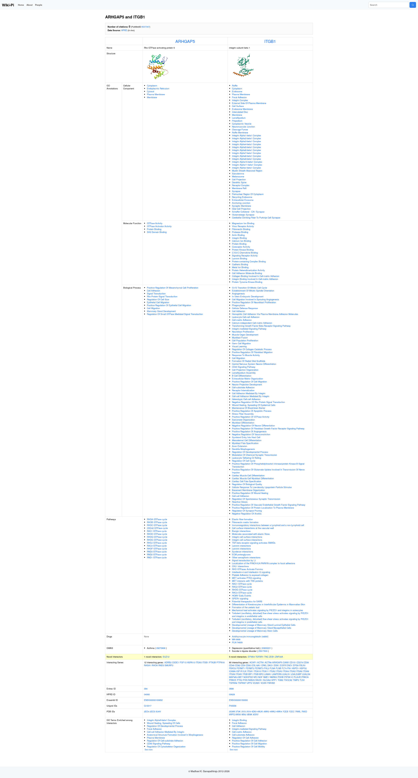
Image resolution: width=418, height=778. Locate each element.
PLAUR (297, 677)
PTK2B (212, 662)
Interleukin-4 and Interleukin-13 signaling (251, 572)
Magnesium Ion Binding (243, 223)
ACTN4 (268, 662)
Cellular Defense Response (245, 308)
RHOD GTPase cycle (157, 533)
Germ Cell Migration (241, 343)
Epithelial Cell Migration (158, 302)
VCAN (263, 682)
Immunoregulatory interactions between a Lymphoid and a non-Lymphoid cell (268, 525)
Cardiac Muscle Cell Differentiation (248, 475)
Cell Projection (239, 179)
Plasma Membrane (156, 94)
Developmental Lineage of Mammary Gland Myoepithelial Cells (261, 627)
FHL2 (266, 668)
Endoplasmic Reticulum (158, 88)
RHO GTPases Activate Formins (247, 569)
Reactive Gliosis (240, 501)
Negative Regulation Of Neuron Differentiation (253, 425)
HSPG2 (303, 668)
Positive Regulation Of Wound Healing (250, 493)
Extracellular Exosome (242, 199)
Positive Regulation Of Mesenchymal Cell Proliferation (172, 287)
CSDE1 (175, 662)
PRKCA (305, 677)
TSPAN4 (233, 682)
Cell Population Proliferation (245, 340)
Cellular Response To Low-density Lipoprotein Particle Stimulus (262, 487)
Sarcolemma (238, 173)
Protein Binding (154, 229)
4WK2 (273, 711)
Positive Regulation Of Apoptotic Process (251, 410)
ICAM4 (232, 671)
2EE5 (152, 711)
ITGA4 (286, 671)
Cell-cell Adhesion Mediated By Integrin (250, 396)
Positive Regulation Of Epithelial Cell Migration (169, 305)
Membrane (152, 97)
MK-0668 (236, 639)
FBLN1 (302, 665)
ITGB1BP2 (258, 674)
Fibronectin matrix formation (245, 522)
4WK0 (266, 711)
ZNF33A (279, 656)
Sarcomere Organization (243, 419)
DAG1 (270, 665)
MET (240, 677)
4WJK (260, 711)
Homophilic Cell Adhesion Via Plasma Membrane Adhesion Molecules (265, 314)
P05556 (232, 705)
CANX (286, 662)
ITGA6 (299, 671)
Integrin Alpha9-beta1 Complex (246, 158)
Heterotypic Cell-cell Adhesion (246, 399)
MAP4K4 (233, 677)
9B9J (243, 714)
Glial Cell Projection (241, 208)
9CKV (255, 714)
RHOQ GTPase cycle (157, 536)
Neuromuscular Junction (243, 126)
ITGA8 (306, 671)
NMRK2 (273, 677)
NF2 (255, 677)
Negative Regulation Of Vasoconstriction (251, 434)
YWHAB (271, 682)
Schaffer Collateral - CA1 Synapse (248, 211)
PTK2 (239, 680)
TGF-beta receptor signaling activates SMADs (253, 542)
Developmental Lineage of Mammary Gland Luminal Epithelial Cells (264, 624)
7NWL (298, 711)
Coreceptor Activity (241, 246)
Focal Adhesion (239, 97)
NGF (260, 677)
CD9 (243, 665)
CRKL (264, 665)
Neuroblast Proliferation (243, 331)
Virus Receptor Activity (243, 226)
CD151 (292, 662)
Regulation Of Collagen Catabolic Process (252, 349)
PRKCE (232, 680)
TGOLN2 (288, 680)
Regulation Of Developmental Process (250, 451)
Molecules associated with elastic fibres (251, 533)
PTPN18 (221, 662)
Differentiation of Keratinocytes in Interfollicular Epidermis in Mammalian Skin (268, 604)
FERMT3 (259, 668)
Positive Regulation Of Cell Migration (249, 381)
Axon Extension (239, 446)
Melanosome (238, 176)
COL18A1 (256, 665)
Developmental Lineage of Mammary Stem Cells (255, 630)
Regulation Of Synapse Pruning (247, 510)
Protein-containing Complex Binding (249, 261)
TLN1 (302, 680)
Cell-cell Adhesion (240, 495)
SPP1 (274, 680)
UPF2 (249, 682)
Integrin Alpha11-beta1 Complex (247, 164)
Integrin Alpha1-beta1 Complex (246, 135)
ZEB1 (271, 656)
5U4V (158, 711)
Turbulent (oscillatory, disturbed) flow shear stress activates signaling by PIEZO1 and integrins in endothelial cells (270, 615)
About (29, 4)
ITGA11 (265, 671)
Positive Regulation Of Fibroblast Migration (252, 352)
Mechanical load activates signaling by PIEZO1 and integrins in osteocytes (267, 610)
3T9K (238, 711)
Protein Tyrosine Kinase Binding (247, 281)
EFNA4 (251, 656)
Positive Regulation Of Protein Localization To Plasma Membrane (263, 507)
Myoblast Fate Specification (245, 443)
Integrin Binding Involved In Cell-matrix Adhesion (255, 279)
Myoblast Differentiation (243, 422)
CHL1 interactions (240, 566)
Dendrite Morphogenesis (243, 449)
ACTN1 (260, 662)
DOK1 (276, 665)
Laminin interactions (241, 545)
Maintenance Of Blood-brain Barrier (248, 407)
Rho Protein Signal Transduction (162, 296)
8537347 (146, 26)
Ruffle (234, 85)
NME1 (266, 677)
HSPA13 (191, 662)
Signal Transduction (156, 293)
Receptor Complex (240, 185)
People (38, 4)
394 (145, 688)
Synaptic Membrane (241, 205)
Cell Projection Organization (245, 369)
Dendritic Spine (239, 182)
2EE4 (146, 711)
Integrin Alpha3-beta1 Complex (246, 141)
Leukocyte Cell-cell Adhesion (245, 317)
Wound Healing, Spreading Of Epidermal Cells (253, 405)
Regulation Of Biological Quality (247, 484)
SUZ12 (166, 656)
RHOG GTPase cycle (157, 539)
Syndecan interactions (242, 551)
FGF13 (183, 662)
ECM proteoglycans (241, 554)
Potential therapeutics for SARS (247, 601)
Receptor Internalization (243, 390)
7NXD (304, 711)
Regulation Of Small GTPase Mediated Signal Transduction (175, 314)
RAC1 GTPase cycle (157, 531)
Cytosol (150, 91)
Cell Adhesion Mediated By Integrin (248, 393)
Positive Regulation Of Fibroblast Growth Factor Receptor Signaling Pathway (268, 428)
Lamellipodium (239, 117)
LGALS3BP (296, 674)
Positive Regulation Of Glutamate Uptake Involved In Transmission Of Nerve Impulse (268, 471)
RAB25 (251, 680)
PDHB (281, 677)
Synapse (236, 191)
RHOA (155, 665)
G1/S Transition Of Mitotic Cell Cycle (249, 287)
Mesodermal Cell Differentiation (246, 440)
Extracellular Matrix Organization (247, 378)
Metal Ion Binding (240, 267)
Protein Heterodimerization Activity (248, 270)
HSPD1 (295, 668)
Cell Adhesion (153, 290)
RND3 (161, 665)
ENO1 (289, 665)
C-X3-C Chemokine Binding (245, 252)
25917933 (262, 650)
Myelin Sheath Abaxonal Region (247, 170)
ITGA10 (257, 671)
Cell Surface (238, 106)
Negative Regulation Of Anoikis (247, 513)
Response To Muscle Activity (246, 355)
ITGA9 (232, 674)
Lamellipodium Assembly (244, 372)
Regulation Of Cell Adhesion (245, 737)
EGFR (283, 665)
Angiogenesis (238, 293)
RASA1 (147, 665)
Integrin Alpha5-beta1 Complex (246, 147)
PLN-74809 (237, 642)
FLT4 (284, 668)
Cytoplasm (152, 85)
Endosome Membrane (242, 109)
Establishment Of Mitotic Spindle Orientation (253, 290)
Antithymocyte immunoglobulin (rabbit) (250, 636)
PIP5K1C (288, 677)
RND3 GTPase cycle (157, 551)
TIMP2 (296, 680)
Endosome (237, 91)
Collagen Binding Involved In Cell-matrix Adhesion (255, 276)
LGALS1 (286, 674)
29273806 (160, 648)
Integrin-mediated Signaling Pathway (249, 328)
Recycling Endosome (242, 197)
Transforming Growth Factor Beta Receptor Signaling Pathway (261, 325)
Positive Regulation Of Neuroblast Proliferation (254, 302)
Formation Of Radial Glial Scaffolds (248, 361)
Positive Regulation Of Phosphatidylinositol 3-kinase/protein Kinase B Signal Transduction (268, 465)
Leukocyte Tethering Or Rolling (246, 457)
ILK (244, 671)
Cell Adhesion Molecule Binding (247, 273)
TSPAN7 (242, 682)
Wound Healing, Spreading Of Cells (163, 723)
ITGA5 (199, 662)
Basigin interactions (241, 531)
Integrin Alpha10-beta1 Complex (247, 161)
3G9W (232, 711)
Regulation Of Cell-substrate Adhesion (165, 740)
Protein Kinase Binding (243, 249)
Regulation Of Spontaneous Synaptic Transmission (256, 498)
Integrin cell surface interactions (247, 536)
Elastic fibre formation (242, 519)
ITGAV (239, 674)
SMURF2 (169, 665)
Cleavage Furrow (240, 129)
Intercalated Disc (240, 111)
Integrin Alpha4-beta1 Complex (246, 144)
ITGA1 (250, 671)
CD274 (300, 662)
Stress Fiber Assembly (243, 413)
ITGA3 (279, 671)
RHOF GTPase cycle (157, 548)
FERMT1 (241, 668)
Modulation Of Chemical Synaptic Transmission (254, 454)
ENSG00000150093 (238, 700)
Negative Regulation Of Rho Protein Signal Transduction (258, 402)
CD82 (237, 665)
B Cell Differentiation (241, 375)
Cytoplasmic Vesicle (241, 123)
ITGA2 (272, 671)
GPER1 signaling (240, 598)
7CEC (291, 711)
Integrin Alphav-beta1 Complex (246, 167)
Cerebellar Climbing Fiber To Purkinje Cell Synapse (256, 217)
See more (149, 749)
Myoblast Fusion (240, 337)
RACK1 (258, 680)
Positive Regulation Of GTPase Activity (250, 416)
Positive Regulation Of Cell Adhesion (249, 740)
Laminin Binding (239, 258)
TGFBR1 (259, 656)
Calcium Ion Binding (241, 240)
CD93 (248, 665)
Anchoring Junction (241, 202)
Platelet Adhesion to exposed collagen (250, 575)
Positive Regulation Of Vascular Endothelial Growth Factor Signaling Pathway (268, 504)
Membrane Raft (239, 188)
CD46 (231, 665)
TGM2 (280, 680)
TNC (266, 656)
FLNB (278, 668)
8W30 (238, 714)
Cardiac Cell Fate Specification (246, 481)
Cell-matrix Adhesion (242, 319)
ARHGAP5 (185, 41)
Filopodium (237, 120)
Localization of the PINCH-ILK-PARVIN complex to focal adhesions (263, 563)
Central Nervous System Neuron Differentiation (254, 363)
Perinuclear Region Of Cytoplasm (248, 194)
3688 (231, 688)
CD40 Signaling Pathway (243, 366)
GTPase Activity (154, 223)
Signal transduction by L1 (244, 560)
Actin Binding (238, 235)
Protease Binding (240, 232)
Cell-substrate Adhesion (243, 387)
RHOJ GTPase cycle (157, 542)
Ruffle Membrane (240, 132)
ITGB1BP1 (248, 674)
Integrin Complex (240, 100)
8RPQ (232, 714)
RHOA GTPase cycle (157, 519)
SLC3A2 (267, 680)
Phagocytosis (238, 305)
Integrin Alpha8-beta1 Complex (246, 155)
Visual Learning (239, 346)
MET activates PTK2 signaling (246, 577)
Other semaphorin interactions (246, 557)
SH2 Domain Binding (157, 232)
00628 (232, 694)
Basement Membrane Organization (248, 490)
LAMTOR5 (277, 674)
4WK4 (279, 711)
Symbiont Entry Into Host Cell (246, 437)
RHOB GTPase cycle (157, 522)
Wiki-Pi (8, 5)
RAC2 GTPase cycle (242, 586)
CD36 (306, 662)
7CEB (285, 711)
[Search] (413, 5)
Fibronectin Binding (241, 229)
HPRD (124, 30)
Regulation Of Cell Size (158, 299)
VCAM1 (256, 682)
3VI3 (243, 711)
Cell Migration (153, 308)
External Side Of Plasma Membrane (249, 103)
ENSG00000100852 (153, 700)
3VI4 (248, 711)
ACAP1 (253, 662)
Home (21, 4)
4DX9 (254, 711)
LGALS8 (306, 674)
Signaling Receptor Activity (245, 255)
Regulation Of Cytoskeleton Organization (166, 746)
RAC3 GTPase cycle (157, 545)
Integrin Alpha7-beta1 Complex (246, 153)
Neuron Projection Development (247, 384)
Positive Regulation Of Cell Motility (248, 746)
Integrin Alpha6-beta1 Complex (246, 150)
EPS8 (295, 665)
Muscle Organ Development (245, 334)
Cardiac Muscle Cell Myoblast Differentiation (253, 478)
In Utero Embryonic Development (247, 296)
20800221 (266, 648)
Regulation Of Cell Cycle (243, 460)
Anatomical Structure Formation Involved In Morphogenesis (175, 734)
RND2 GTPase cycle (157, 554)
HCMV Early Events (241, 595)
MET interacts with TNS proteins (247, 580)
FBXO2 (232, 668)
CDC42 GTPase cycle (157, 528)
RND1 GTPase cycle (157, 557)
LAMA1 (267, 674)
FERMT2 (250, 668)
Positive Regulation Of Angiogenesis (249, 431)
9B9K (249, 714)
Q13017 (147, 705)
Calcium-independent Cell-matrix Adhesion (252, 322)
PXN (245, 680)
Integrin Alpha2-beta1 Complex (246, 138)
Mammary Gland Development (161, 311)
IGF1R (239, 671)
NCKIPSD (248, 677)
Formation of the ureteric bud (245, 607)
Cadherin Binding (240, 264)
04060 (147, 694)
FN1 (289, 668)
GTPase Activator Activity (159, 226)
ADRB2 (167, 662)
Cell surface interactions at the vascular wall (253, 528)
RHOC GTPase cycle (157, 525)
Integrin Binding (239, 237)
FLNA (272, 668)
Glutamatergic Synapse (243, 214)
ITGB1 (270, 41)
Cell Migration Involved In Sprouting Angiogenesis (255, 299)
